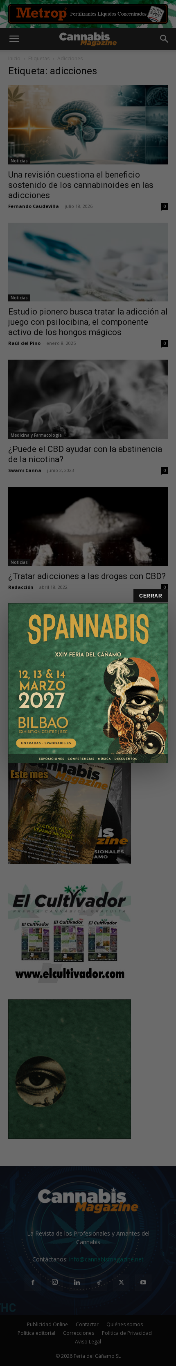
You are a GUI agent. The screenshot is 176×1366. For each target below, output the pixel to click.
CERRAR (150, 596)
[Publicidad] (88, 683)
